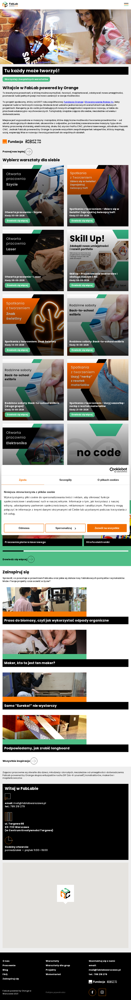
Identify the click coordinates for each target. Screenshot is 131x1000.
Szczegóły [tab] (65, 479)
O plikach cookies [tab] (108, 479)
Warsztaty (52, 961)
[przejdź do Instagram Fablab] (102, 992)
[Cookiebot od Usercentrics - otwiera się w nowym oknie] (112, 470)
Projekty (51, 969)
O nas (6, 961)
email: (25, 803)
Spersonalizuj (63, 528)
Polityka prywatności (55, 992)
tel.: (15, 806)
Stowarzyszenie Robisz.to (99, 102)
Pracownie (9, 965)
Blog (5, 969)
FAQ (5, 974)
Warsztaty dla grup (58, 965)
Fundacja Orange (73, 102)
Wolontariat (53, 974)
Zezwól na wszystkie (107, 528)
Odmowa (24, 528)
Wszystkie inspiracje (16, 761)
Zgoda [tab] (23, 479)
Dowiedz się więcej (17, 220)
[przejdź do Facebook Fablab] (92, 992)
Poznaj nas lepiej (14, 151)
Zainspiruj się (11, 978)
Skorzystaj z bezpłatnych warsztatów (26, 79)
